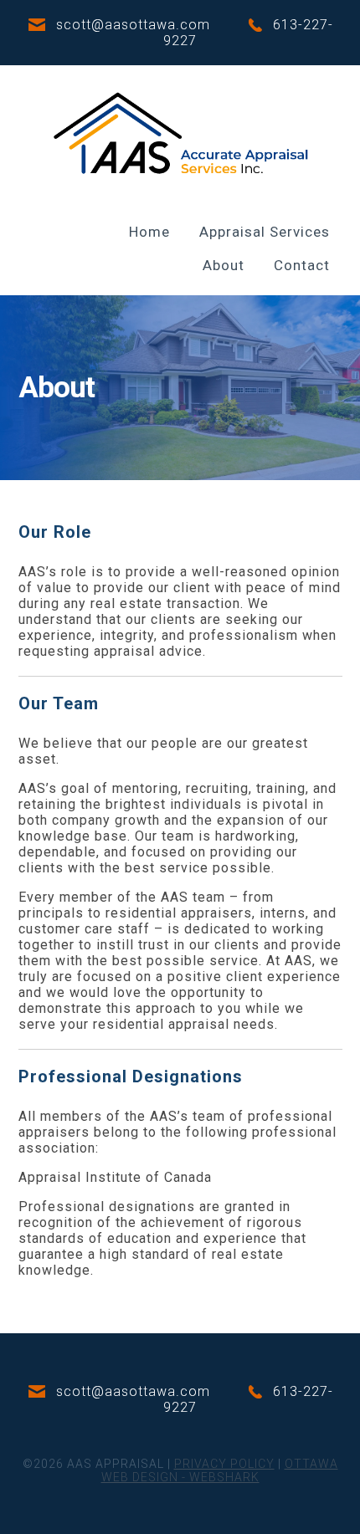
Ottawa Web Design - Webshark (219, 1470)
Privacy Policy (224, 1463)
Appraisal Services (264, 231)
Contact (302, 265)
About (223, 265)
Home (149, 231)
